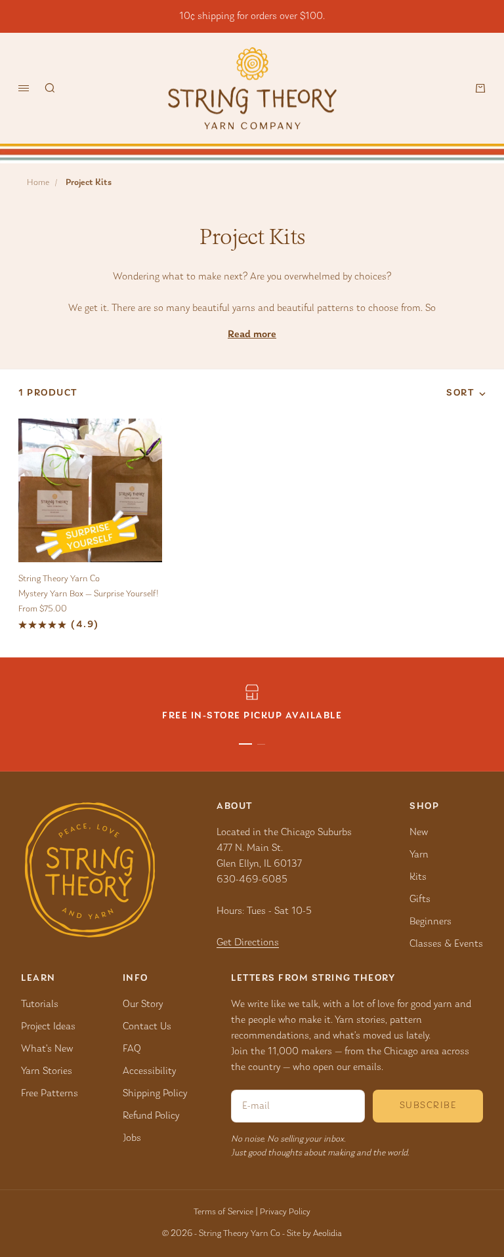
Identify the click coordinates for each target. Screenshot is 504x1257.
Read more (252, 334)
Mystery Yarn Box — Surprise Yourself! (88, 594)
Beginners (431, 922)
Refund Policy (151, 1116)
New (419, 832)
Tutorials (39, 1004)
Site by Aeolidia (314, 1234)
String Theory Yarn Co (59, 579)
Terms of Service (223, 1212)
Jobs (132, 1138)
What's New (47, 1049)
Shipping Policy (155, 1093)
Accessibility (149, 1071)
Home (38, 183)
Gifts (420, 899)
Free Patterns (49, 1093)
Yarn (419, 855)
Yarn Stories (46, 1071)
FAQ (132, 1049)
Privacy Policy (285, 1212)
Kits (418, 877)
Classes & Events (446, 944)
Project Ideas (48, 1026)
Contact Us (147, 1026)
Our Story (143, 1004)
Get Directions (248, 943)
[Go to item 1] (245, 744)
